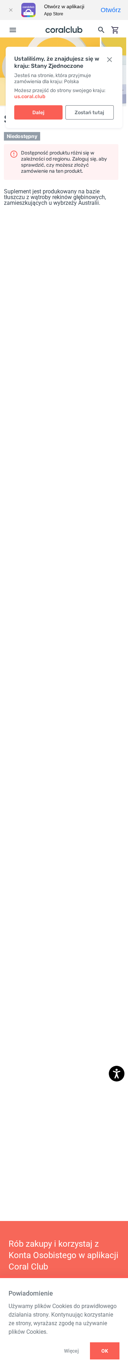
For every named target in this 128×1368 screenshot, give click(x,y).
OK (104, 1351)
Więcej (71, 1351)
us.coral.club (30, 96)
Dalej (38, 113)
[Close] (11, 10)
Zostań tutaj (89, 113)
